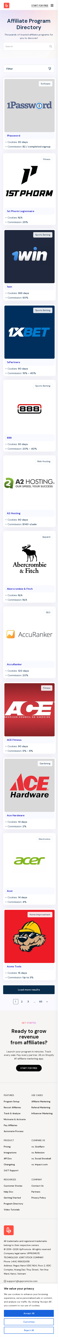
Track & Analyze (12, 1113)
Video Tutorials (12, 1209)
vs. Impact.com (39, 1164)
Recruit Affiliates (12, 1107)
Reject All (29, 1330)
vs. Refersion (38, 1152)
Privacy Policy (38, 1197)
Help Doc (8, 1191)
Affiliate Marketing (40, 1101)
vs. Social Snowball (41, 1158)
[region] (29, 1310)
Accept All (29, 1313)
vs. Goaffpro (38, 1146)
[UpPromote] (6, 5)
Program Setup (12, 1101)
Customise (29, 1321)
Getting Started (12, 1197)
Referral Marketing (40, 1107)
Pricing (7, 1146)
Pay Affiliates (10, 1125)
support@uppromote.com (22, 1281)
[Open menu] (52, 5)
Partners (35, 1191)
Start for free (39, 5)
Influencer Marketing (42, 1113)
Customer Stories (13, 1185)
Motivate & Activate (15, 1119)
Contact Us (37, 1185)
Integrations (10, 1152)
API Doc (8, 1158)
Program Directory (13, 1203)
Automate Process (13, 1131)
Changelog (9, 1164)
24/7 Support (11, 1170)
